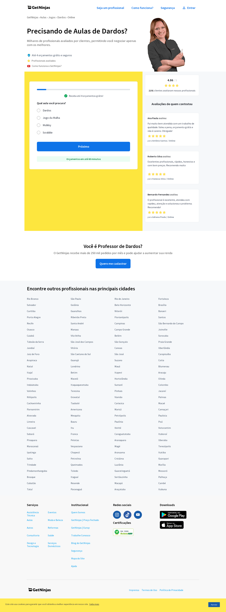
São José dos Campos (82, 341)
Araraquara (120, 440)
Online (71, 17)
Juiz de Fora (33, 354)
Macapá (119, 483)
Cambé (162, 483)
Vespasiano (77, 446)
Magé (117, 446)
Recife (30, 323)
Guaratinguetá (122, 470)
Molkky (47, 125)
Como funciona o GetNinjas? (47, 65)
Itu (72, 427)
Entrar (191, 8)
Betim (74, 372)
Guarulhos (76, 311)
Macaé (161, 403)
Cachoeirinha (34, 403)
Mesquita (75, 415)
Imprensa (134, 590)
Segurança (168, 8)
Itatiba (162, 452)
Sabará (30, 433)
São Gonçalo (121, 341)
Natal (30, 366)
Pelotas (75, 440)
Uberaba (162, 440)
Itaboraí (162, 433)
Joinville (162, 329)
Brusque (31, 477)
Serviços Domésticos (54, 544)
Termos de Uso (149, 590)
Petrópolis (120, 415)
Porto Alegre (34, 317)
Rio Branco (32, 298)
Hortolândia (121, 378)
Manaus (75, 329)
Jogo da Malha (51, 118)
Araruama (120, 452)
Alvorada (31, 415)
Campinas (120, 323)
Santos (162, 317)
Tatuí (29, 489)
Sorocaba (163, 335)
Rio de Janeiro (122, 298)
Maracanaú (32, 446)
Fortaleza (163, 298)
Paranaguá (76, 489)
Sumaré (119, 384)
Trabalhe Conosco (80, 535)
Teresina (75, 390)
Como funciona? (142, 8)
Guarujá (75, 360)
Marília (162, 464)
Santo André (77, 323)
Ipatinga (31, 452)
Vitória (74, 347)
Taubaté (75, 403)
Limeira (31, 421)
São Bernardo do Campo (171, 323)
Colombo (163, 384)
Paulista (162, 415)
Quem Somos (78, 512)
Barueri (162, 311)
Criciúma (119, 458)
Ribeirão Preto (78, 317)
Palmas (162, 397)
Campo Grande (122, 329)
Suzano (118, 360)
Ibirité (118, 427)
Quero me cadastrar (113, 264)
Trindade (31, 464)
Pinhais (118, 390)
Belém (118, 335)
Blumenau (163, 366)
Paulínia (119, 421)
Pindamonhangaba (37, 470)
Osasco (30, 329)
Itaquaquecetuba (79, 384)
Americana (76, 409)
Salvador (31, 304)
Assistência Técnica (33, 514)
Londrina (75, 366)
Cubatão (31, 483)
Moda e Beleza (55, 520)
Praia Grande (165, 341)
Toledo (74, 470)
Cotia (161, 360)
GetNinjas (32, 17)
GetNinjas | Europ (80, 527)
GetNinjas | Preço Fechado (85, 520)
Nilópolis (32, 397)
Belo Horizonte (123, 304)
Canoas (118, 347)
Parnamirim (33, 409)
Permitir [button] (214, 605)
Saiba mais (94, 604)
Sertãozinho (121, 477)
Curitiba (31, 311)
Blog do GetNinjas (80, 543)
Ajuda (74, 566)
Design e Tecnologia (33, 544)
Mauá (117, 366)
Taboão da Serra (35, 341)
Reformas (53, 527)
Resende (75, 483)
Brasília (162, 304)
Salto (30, 458)
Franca (74, 433)
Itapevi (118, 372)
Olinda (161, 378)
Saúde (51, 535)
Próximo (83, 147)
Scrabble (47, 132)
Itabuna (162, 489)
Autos (30, 527)
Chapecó (75, 452)
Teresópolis (164, 446)
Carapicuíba (164, 354)
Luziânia (119, 464)
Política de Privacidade (171, 590)
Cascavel (31, 427)
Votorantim (164, 427)
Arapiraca (32, 360)
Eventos (52, 512)
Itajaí (29, 372)
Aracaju (162, 372)
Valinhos (31, 390)
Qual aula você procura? (51, 103)
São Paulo (76, 298)
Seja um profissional (110, 8)
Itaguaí (74, 477)
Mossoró (162, 470)
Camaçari (163, 409)
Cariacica (119, 403)
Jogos (52, 17)
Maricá (118, 409)
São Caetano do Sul (81, 354)
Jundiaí (30, 347)
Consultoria (33, 535)
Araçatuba (120, 489)
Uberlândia (164, 347)
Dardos (61, 17)
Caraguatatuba (122, 433)
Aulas (43, 17)
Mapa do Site (78, 558)
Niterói (118, 311)
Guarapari (163, 458)
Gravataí (75, 397)
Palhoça (162, 477)
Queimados (77, 464)
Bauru (74, 421)
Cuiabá (30, 335)
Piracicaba (32, 378)
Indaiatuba (32, 384)
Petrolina (76, 458)
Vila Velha (76, 335)
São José (119, 354)
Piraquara (32, 440)
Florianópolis (122, 317)
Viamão (118, 397)
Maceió (74, 378)
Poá (160, 421)
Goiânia (75, 304)
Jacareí (162, 390)
